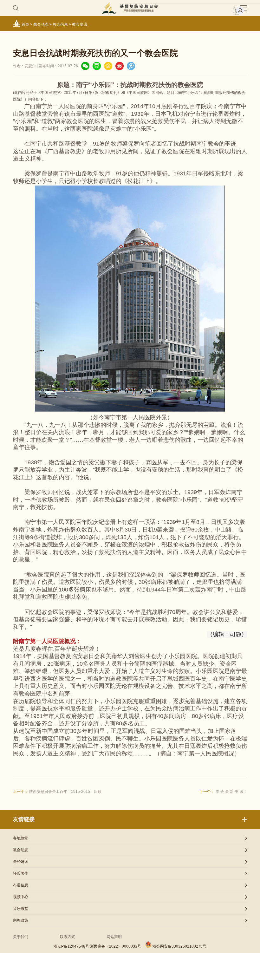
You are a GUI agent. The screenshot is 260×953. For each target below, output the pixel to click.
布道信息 (20, 885)
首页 (25, 24)
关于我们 (20, 937)
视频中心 (20, 897)
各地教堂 (20, 838)
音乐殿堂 (20, 908)
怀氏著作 (20, 873)
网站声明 (114, 937)
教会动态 (41, 24)
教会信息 (60, 24)
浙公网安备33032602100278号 (179, 946)
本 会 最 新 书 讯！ (231, 791)
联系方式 (67, 937)
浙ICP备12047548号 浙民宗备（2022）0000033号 (97, 946)
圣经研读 (20, 861)
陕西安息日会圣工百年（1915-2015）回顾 (65, 791)
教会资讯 (79, 24)
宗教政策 (20, 920)
